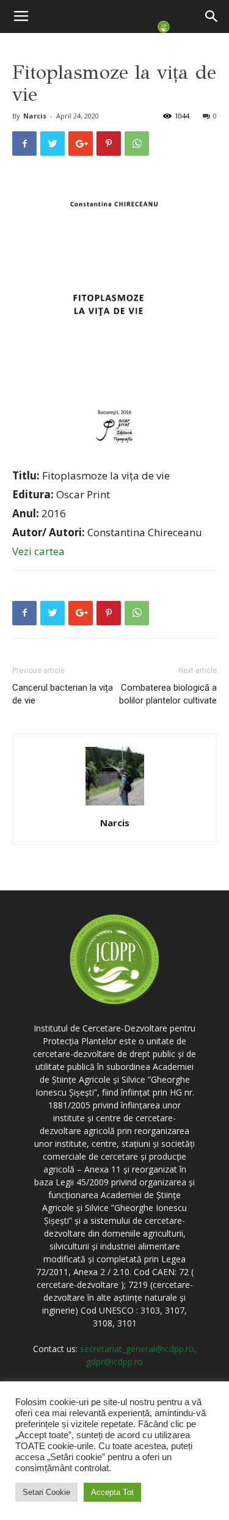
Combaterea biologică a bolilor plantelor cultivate (168, 694)
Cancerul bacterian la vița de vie (62, 694)
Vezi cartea (38, 551)
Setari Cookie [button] (46, 1492)
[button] (212, 16)
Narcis (34, 115)
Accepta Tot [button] (112, 1492)
